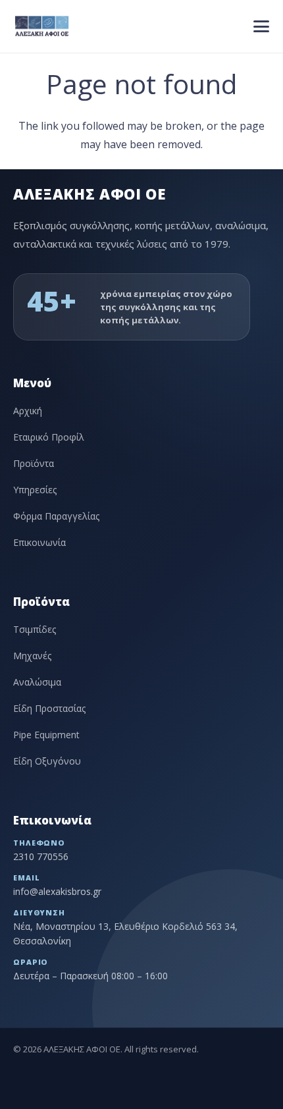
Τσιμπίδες (34, 629)
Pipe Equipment (46, 734)
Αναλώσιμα (37, 682)
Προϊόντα (33, 463)
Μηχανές (32, 655)
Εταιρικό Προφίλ (48, 437)
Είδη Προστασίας (49, 708)
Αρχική (27, 410)
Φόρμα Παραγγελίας (56, 516)
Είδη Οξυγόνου (47, 761)
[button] (261, 26)
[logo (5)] (42, 26)
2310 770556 (40, 856)
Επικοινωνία (39, 542)
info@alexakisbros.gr (57, 891)
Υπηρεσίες (35, 489)
